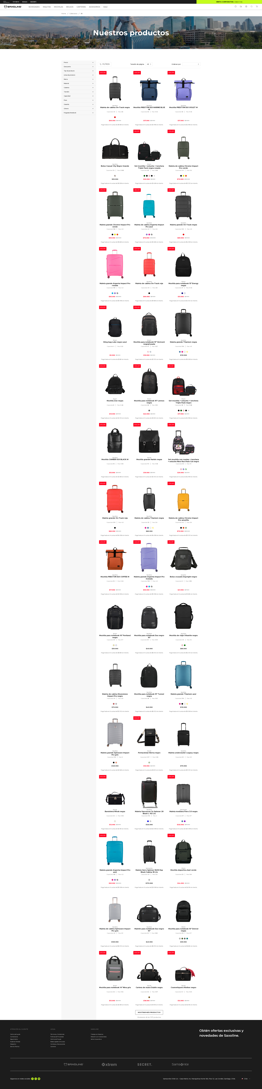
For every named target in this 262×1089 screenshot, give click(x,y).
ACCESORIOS (94, 7)
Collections (73, 14)
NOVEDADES (34, 7)
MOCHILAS (58, 7)
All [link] (81, 14)
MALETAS (47, 7)
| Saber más (229, 2)
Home (63, 14)
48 (148, 64)
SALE (105, 7)
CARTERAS (81, 7)
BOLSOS (69, 7)
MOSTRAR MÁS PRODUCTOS (149, 1012)
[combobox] (244, 1079)
